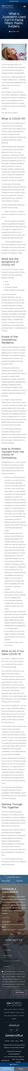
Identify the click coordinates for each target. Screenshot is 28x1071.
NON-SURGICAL (13, 1016)
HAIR (5, 1016)
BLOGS (14, 1019)
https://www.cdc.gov (8, 864)
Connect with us (14, 1035)
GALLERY (7, 1013)
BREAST (13, 1013)
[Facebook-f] (11, 1030)
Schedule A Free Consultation (14, 1)
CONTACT (21, 1009)
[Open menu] (24, 6)
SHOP (10, 1009)
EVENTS (21, 1016)
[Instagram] (17, 1030)
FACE (22, 1013)
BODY (18, 1013)
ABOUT (15, 1009)
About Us (14, 1024)
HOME (5, 1009)
